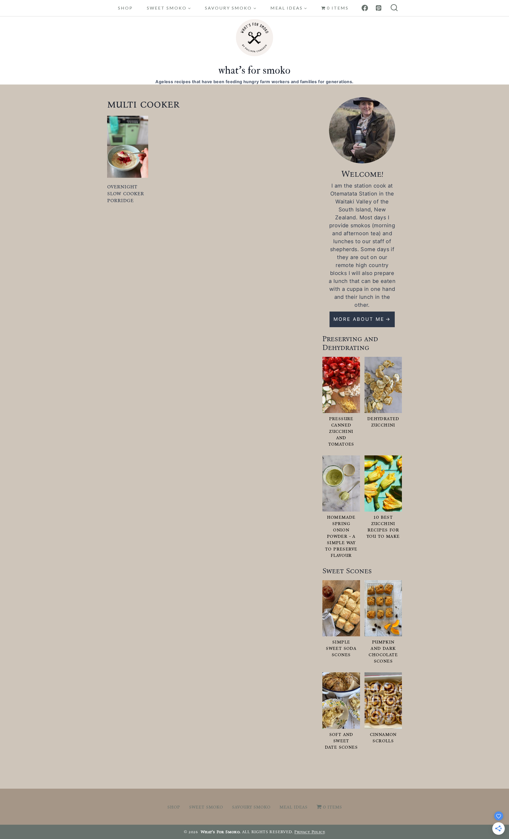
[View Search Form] (394, 8)
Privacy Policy (309, 831)
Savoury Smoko (251, 807)
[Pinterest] (378, 8)
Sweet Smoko (206, 807)
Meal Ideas (293, 807)
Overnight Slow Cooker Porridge (125, 193)
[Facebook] (364, 8)
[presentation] (127, 146)
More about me (359, 319)
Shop (125, 7)
